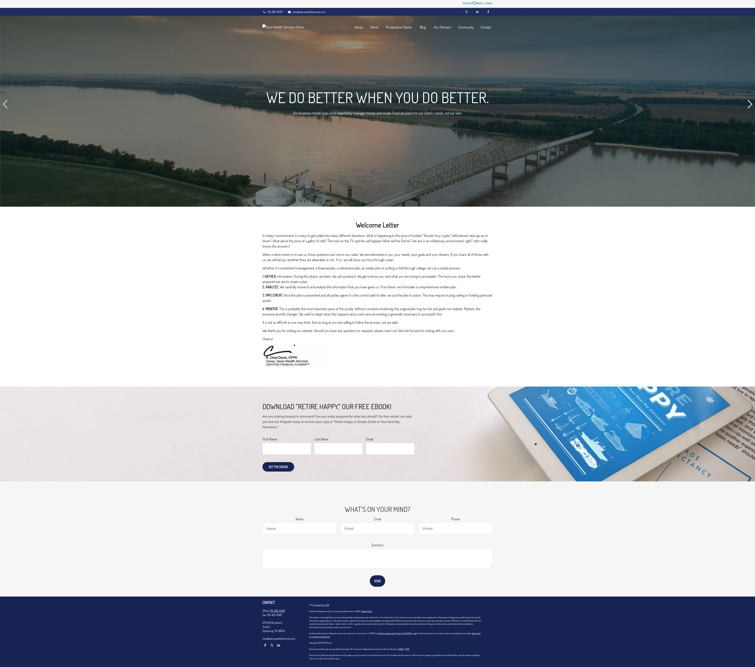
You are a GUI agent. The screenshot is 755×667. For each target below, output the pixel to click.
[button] (358, 27)
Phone (455, 519)
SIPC (407, 649)
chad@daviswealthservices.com (309, 12)
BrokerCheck (367, 611)
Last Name (321, 439)
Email (369, 439)
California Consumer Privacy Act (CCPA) (395, 633)
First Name (269, 439)
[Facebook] (488, 12)
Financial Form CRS (321, 605)
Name (299, 519)
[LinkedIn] (477, 12)
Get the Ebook (278, 467)
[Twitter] (466, 12)
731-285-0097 (275, 12)
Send (377, 581)
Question (377, 545)
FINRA (400, 649)
